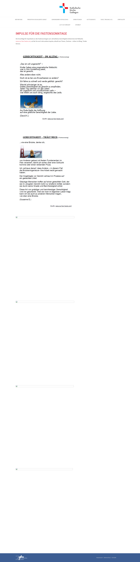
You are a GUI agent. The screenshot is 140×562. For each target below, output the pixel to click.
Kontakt (114, 557)
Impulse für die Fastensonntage (41, 33)
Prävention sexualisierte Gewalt (37, 19)
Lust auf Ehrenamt (64, 25)
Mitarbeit (78, 25)
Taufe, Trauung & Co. (107, 19)
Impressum (99, 557)
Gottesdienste (91, 19)
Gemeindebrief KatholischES (60, 19)
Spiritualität (121, 19)
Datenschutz (107, 557)
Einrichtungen (77, 19)
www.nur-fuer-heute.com (23, 41)
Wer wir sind (18, 19)
